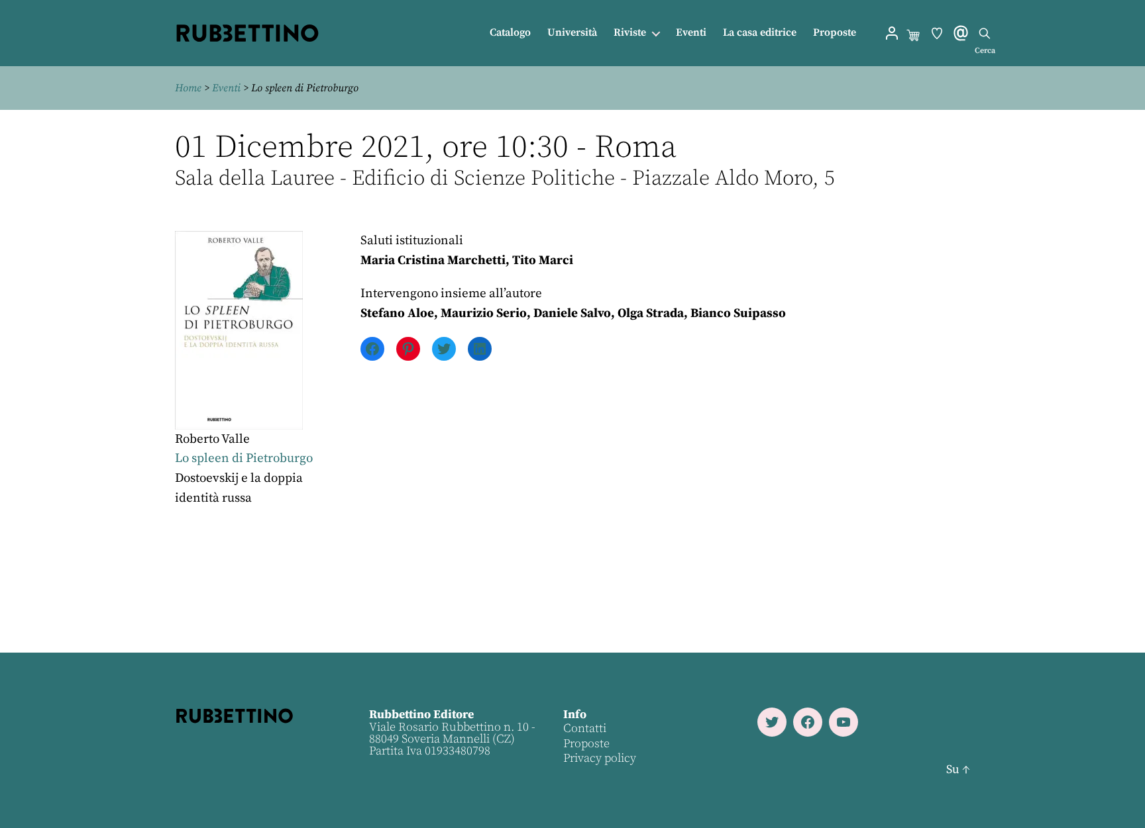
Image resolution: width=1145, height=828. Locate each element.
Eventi (691, 32)
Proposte (834, 32)
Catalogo (510, 32)
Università (572, 32)
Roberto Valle (212, 439)
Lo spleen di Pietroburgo (244, 458)
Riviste (630, 32)
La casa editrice (759, 32)
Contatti (584, 728)
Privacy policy (599, 758)
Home (188, 88)
